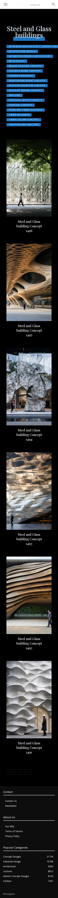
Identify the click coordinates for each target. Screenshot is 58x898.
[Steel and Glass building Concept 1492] (29, 595)
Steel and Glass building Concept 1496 (29, 226)
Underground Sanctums (23, 124)
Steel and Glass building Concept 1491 (29, 747)
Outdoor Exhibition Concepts (27, 85)
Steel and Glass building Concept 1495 (29, 330)
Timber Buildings (19, 115)
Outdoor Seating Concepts (25, 90)
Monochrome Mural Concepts (27, 80)
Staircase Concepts (20, 105)
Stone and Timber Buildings (25, 110)
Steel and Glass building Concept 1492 (29, 643)
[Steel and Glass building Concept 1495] (29, 282)
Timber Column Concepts (24, 119)
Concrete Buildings (21, 76)
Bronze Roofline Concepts (25, 66)
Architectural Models (22, 51)
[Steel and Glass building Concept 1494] (29, 386)
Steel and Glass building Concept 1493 (29, 539)
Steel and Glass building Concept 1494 (29, 434)
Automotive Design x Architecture (30, 56)
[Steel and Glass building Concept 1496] (29, 178)
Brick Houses (17, 61)
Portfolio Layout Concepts (25, 100)
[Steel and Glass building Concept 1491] (29, 699)
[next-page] (29, 772)
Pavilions (14, 95)
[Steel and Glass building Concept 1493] (29, 491)
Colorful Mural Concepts (24, 71)
